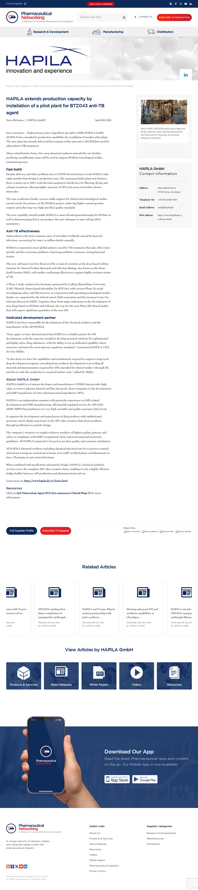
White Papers (97, 860)
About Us (94, 833)
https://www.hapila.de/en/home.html (46, 481)
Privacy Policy (97, 871)
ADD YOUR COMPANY (101, 4)
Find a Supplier (14, 4)
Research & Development (51, 31)
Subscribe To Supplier (55, 531)
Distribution (165, 31)
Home (9, 86)
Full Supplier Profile (22, 531)
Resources (95, 850)
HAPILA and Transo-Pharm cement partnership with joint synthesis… (98, 613)
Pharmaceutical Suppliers (104, 866)
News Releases (23, 86)
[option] (55, 607)
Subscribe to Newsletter (174, 17)
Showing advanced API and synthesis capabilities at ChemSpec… (142, 613)
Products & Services (101, 839)
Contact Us (145, 17)
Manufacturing (113, 31)
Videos (93, 855)
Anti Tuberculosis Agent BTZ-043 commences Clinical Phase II (53, 493)
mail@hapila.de (166, 207)
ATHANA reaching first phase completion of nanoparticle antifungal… (53, 613)
